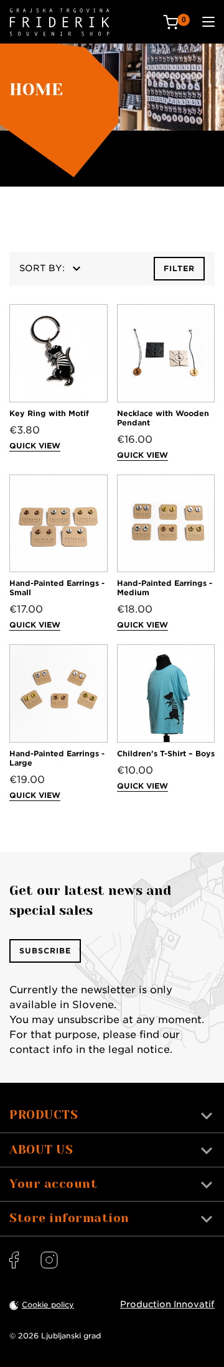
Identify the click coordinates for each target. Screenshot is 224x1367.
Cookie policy (48, 1304)
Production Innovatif (167, 1304)
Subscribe (45, 950)
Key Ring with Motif (49, 413)
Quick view (34, 445)
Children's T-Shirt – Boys (166, 753)
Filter (179, 268)
